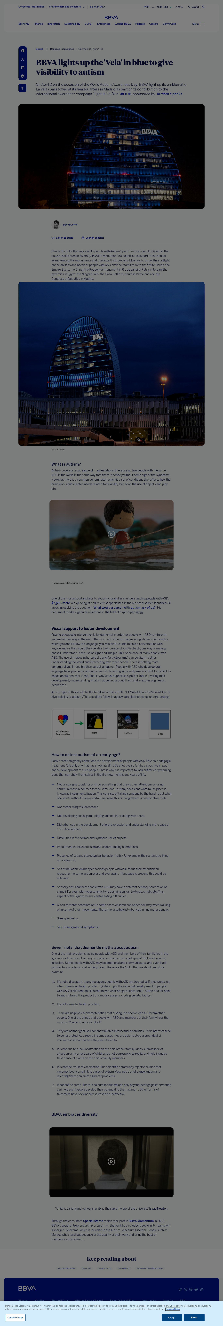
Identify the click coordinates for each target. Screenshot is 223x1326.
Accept (171, 1317)
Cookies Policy (173, 1309)
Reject (194, 1317)
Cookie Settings (15, 1317)
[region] (111, 1313)
